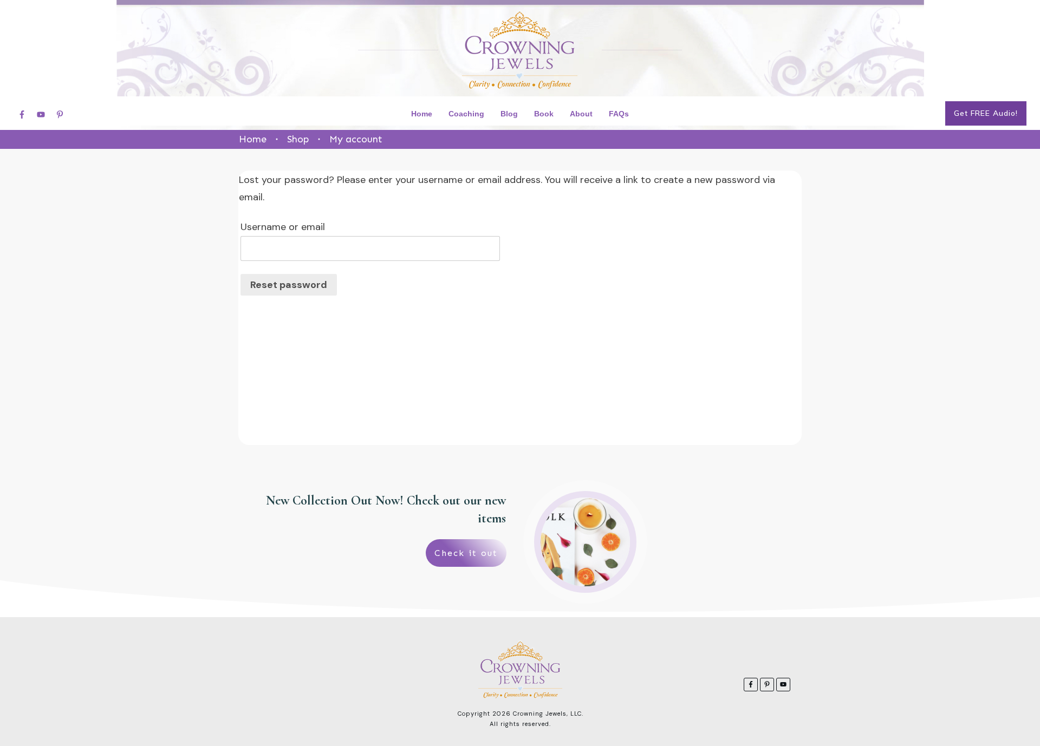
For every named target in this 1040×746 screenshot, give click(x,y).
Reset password (288, 284)
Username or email (282, 226)
